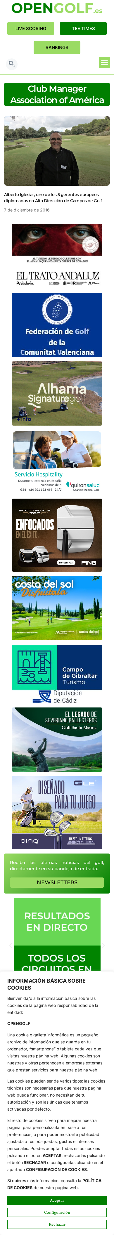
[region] (57, 1103)
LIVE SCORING (30, 28)
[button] (12, 64)
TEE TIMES (83, 28)
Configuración (57, 1212)
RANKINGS (57, 47)
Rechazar (57, 1224)
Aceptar (57, 1200)
